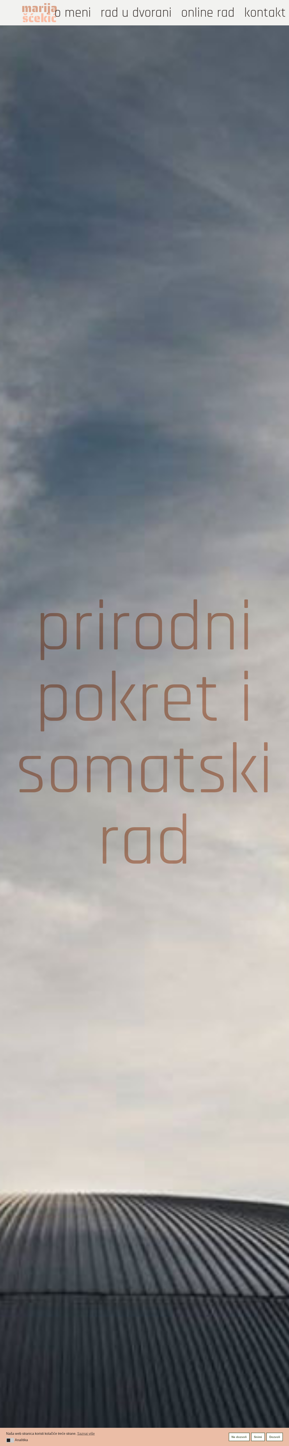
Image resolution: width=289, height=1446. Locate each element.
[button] (10, 1440)
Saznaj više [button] (86, 1433)
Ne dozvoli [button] (239, 1437)
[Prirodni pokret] (144, 735)
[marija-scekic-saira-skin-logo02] (39, 12)
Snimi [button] (258, 1437)
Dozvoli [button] (274, 1437)
